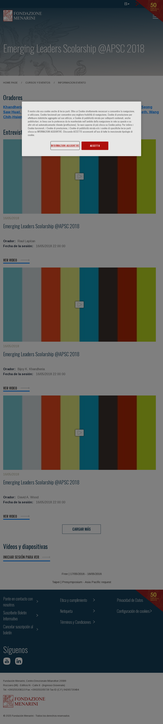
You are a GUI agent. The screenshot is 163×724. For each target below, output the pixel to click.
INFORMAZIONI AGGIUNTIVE (65, 145)
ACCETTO (95, 146)
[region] (81, 128)
